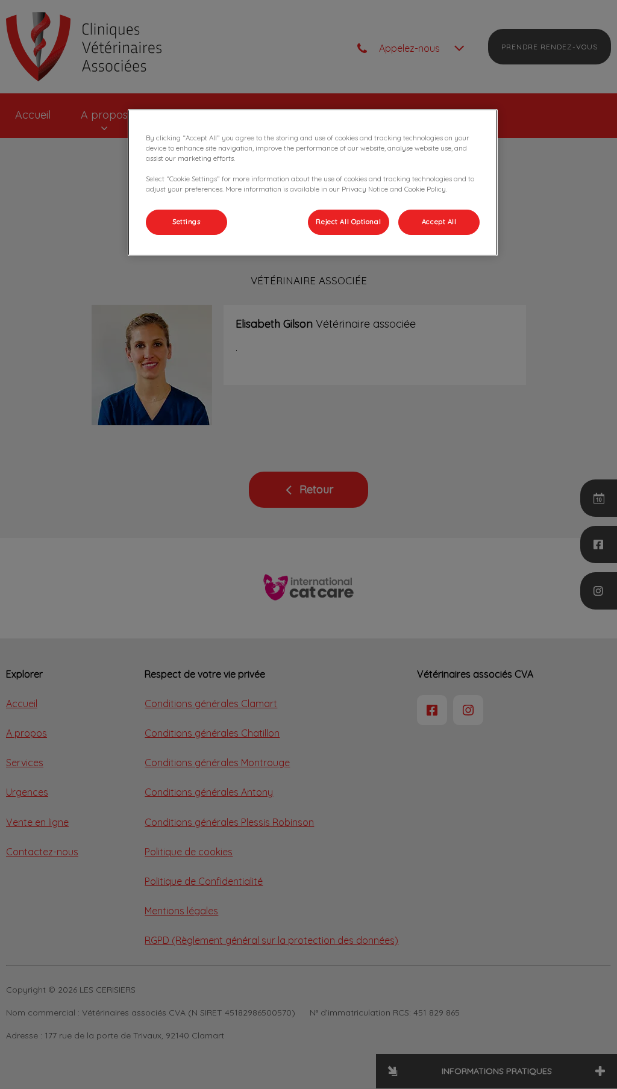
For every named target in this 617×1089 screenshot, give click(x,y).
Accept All (439, 221)
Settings (186, 221)
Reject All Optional (348, 221)
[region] (313, 182)
